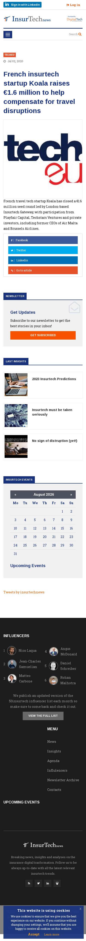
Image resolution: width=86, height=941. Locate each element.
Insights (54, 751)
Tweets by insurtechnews (23, 592)
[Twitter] (38, 884)
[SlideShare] (57, 884)
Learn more (51, 934)
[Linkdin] (47, 884)
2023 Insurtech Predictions (54, 379)
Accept (33, 934)
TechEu (10, 54)
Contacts (54, 789)
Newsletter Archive (63, 780)
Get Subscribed (43, 335)
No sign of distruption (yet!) (54, 441)
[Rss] (29, 884)
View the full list (43, 715)
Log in (74, 5)
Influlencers (57, 770)
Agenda (53, 761)
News (51, 741)
